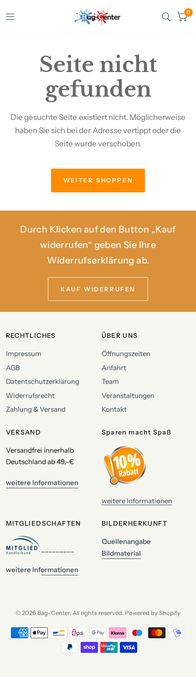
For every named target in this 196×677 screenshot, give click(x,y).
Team (110, 381)
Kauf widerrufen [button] (98, 289)
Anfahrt (114, 367)
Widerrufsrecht (30, 395)
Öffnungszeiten (126, 353)
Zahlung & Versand (36, 409)
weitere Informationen (137, 500)
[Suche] (166, 17)
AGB (13, 367)
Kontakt (114, 409)
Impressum (23, 353)
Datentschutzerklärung (42, 381)
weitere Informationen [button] (42, 482)
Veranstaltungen (128, 395)
